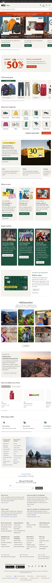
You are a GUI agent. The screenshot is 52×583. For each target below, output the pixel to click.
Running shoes (46, 117)
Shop (7, 5)
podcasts (45, 566)
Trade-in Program (5, 546)
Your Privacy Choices (20, 576)
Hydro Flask (16, 447)
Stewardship (42, 548)
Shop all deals (46, 133)
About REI (41, 538)
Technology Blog (43, 546)
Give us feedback (22, 476)
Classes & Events (18, 542)
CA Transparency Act (34, 578)
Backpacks (6, 443)
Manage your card (35, 516)
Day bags (36, 117)
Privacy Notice (30, 576)
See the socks (24, 257)
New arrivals (6, 117)
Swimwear (5, 128)
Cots (4, 459)
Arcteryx (16, 451)
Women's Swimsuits (5, 446)
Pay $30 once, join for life (10, 158)
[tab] (6, 386)
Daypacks (36, 97)
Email (10, 485)
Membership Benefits (6, 531)
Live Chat (42, 554)
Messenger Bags (7, 457)
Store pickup (4, 420)
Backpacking (26, 128)
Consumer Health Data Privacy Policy (10, 578)
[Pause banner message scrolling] (48, 13)
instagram (29, 566)
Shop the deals (31, 66)
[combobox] (26, 9)
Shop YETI (28, 45)
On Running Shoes (18, 455)
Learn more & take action (10, 373)
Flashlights (6, 455)
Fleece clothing (6, 97)
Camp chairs (36, 128)
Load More (26, 345)
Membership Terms (45, 578)
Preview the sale (41, 213)
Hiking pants (21, 97)
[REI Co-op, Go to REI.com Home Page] (3, 5)
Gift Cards (29, 526)
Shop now (9, 318)
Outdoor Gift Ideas (31, 524)
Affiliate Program (31, 544)
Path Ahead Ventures (19, 546)
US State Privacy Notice (41, 576)
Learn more (40, 262)
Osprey (15, 459)
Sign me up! (39, 488)
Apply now (36, 289)
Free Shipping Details (44, 526)
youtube (42, 566)
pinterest (39, 566)
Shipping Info (17, 532)
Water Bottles (6, 449)
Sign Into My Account (6, 524)
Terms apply (5, 161)
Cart (46, 5)
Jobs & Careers (30, 538)
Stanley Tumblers (18, 449)
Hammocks (6, 451)
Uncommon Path (18, 544)
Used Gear (3, 544)
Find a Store (25, 554)
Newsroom (42, 544)
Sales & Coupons (43, 524)
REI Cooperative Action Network (9, 516)
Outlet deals (46, 128)
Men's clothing (16, 117)
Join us (28, 506)
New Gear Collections (6, 542)
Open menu (49, 5)
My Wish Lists (4, 529)
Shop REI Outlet (24, 213)
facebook (36, 566)
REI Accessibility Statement (26, 579)
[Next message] (46, 13)
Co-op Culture (30, 540)
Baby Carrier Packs (7, 464)
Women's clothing (26, 118)
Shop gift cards (7, 215)
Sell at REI (29, 542)
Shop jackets (5, 45)
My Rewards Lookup (6, 526)
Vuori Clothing (17, 445)
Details (34, 482)
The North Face (17, 457)
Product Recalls (24, 578)
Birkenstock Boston (16, 462)
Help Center (6, 554)
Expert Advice (17, 540)
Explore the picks (7, 255)
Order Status (17, 524)
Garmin (15, 443)
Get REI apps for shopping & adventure (15, 564)
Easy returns (25, 420)
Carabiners (6, 453)
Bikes (15, 128)
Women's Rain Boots (6, 462)
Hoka (15, 453)
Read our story (4, 502)
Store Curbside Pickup (19, 530)
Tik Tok (32, 566)
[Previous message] (4, 13)
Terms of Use (9, 576)
